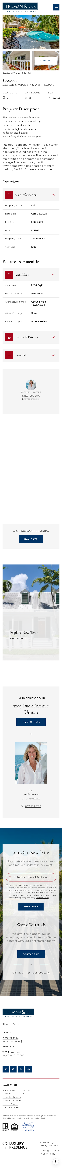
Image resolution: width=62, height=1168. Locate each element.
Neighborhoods (12, 1097)
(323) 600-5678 (32, 395)
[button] (31, 954)
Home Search (10, 1104)
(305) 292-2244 (41, 973)
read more (16, 639)
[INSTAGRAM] (13, 1069)
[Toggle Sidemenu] (56, 7)
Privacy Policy (42, 897)
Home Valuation (12, 1100)
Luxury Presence (49, 1145)
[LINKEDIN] (21, 1069)
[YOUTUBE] (28, 1069)
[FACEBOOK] (6, 1069)
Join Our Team (11, 1107)
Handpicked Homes (9, 1092)
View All (46, 60)
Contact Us (25, 1092)
